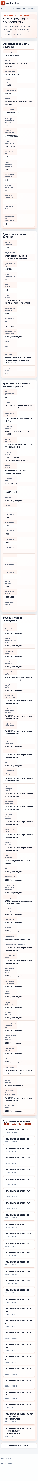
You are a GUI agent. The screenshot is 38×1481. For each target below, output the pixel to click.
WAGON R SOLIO (22, 9)
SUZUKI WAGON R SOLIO (17, 1124)
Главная (4, 9)
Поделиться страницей (19, 1445)
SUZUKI (11, 9)
